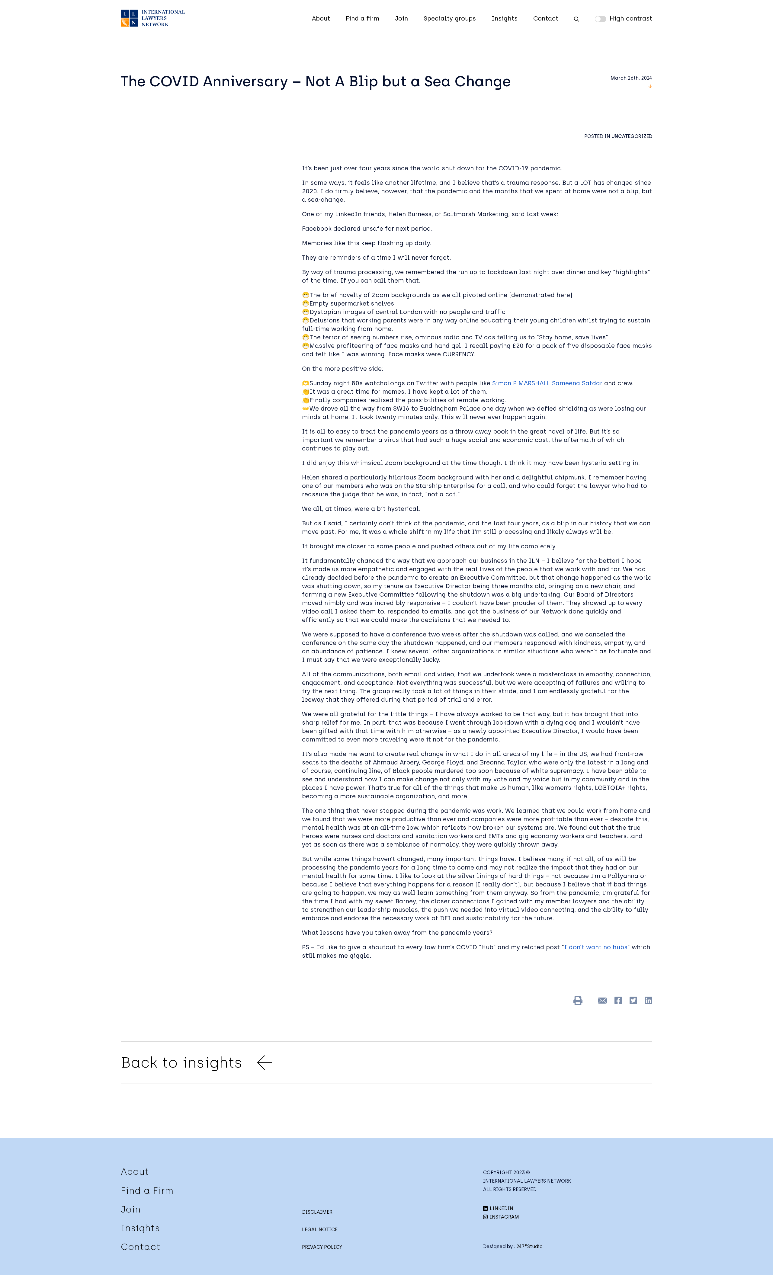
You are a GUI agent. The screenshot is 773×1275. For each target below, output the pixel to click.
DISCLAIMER (317, 1212)
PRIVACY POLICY (322, 1247)
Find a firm (362, 18)
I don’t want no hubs (595, 947)
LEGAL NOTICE (320, 1229)
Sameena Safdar (577, 383)
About (321, 18)
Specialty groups (450, 18)
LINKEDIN (501, 1208)
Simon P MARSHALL (521, 383)
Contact (545, 18)
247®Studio (529, 1246)
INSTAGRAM (504, 1217)
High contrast (631, 18)
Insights (505, 18)
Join (401, 18)
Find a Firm (147, 1190)
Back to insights (181, 1062)
